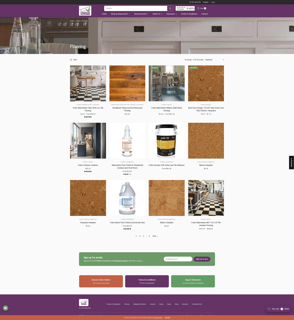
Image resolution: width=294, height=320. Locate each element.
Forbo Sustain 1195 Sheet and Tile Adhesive (167, 165)
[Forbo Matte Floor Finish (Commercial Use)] (127, 198)
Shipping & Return (139, 304)
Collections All (197, 304)
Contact (204, 14)
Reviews (185, 304)
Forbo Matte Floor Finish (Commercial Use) (127, 223)
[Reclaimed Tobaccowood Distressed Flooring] (127, 83)
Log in (213, 2)
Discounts (171, 14)
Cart (202, 8)
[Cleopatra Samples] (88, 198)
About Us (156, 14)
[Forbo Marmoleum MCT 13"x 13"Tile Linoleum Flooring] (206, 198)
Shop (78, 21)
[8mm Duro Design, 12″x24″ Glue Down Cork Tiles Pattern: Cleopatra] (206, 83)
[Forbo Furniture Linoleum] (88, 141)
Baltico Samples (166, 223)
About (161, 304)
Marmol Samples (206, 165)
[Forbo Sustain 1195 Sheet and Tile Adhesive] (167, 141)
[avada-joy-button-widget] (5, 308)
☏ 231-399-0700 (195, 2)
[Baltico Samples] (167, 198)
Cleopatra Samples (88, 223)
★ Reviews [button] (292, 162)
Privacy (126, 304)
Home (104, 14)
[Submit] (170, 8)
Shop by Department (119, 14)
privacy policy (158, 317)
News (169, 304)
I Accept (167, 317)
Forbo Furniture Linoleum (88, 165)
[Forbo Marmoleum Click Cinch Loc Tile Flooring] (88, 83)
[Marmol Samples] (206, 141)
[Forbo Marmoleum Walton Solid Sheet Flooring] (167, 83)
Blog (176, 304)
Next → (155, 236)
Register (205, 2)
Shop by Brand (140, 14)
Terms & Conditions (189, 14)
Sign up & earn (202, 259)
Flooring (85, 21)
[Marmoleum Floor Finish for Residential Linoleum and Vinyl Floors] (127, 141)
